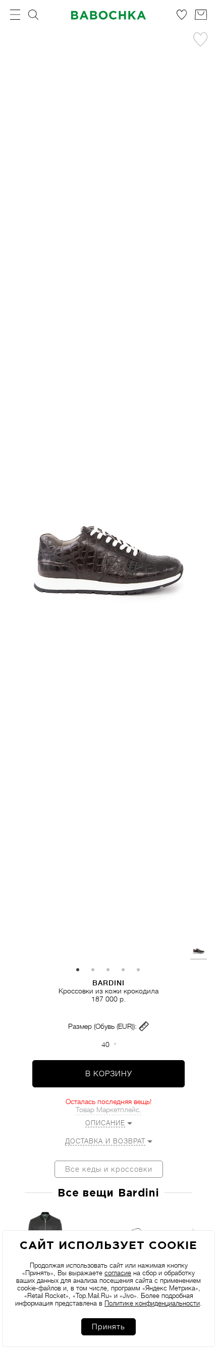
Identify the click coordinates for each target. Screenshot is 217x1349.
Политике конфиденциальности (152, 1303)
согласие (117, 1273)
